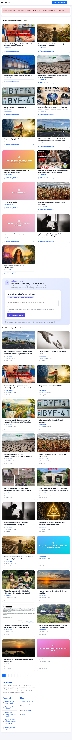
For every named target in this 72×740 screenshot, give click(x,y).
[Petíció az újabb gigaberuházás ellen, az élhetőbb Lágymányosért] (18, 165)
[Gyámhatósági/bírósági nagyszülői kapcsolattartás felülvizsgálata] (53, 228)
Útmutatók (6, 698)
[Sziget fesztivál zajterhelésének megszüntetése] (18, 260)
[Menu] (69, 2)
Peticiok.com (6, 2)
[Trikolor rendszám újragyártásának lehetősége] (18, 102)
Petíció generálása (17, 315)
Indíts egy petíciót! (59, 2)
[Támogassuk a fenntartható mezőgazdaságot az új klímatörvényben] (53, 70)
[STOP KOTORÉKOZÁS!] (18, 196)
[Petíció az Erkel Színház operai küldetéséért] (18, 69)
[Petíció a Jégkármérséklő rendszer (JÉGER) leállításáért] (53, 197)
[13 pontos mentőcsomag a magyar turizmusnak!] (18, 228)
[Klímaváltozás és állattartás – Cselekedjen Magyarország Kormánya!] (53, 38)
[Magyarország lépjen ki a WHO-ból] (18, 133)
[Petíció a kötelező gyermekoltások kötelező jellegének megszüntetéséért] (18, 38)
